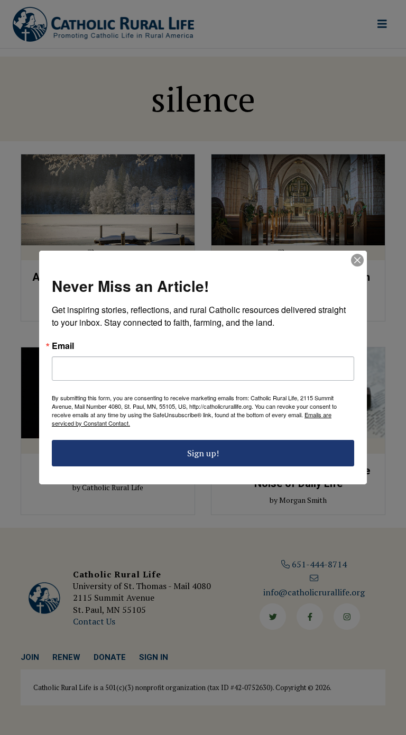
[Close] (357, 260)
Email (63, 346)
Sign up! (203, 453)
